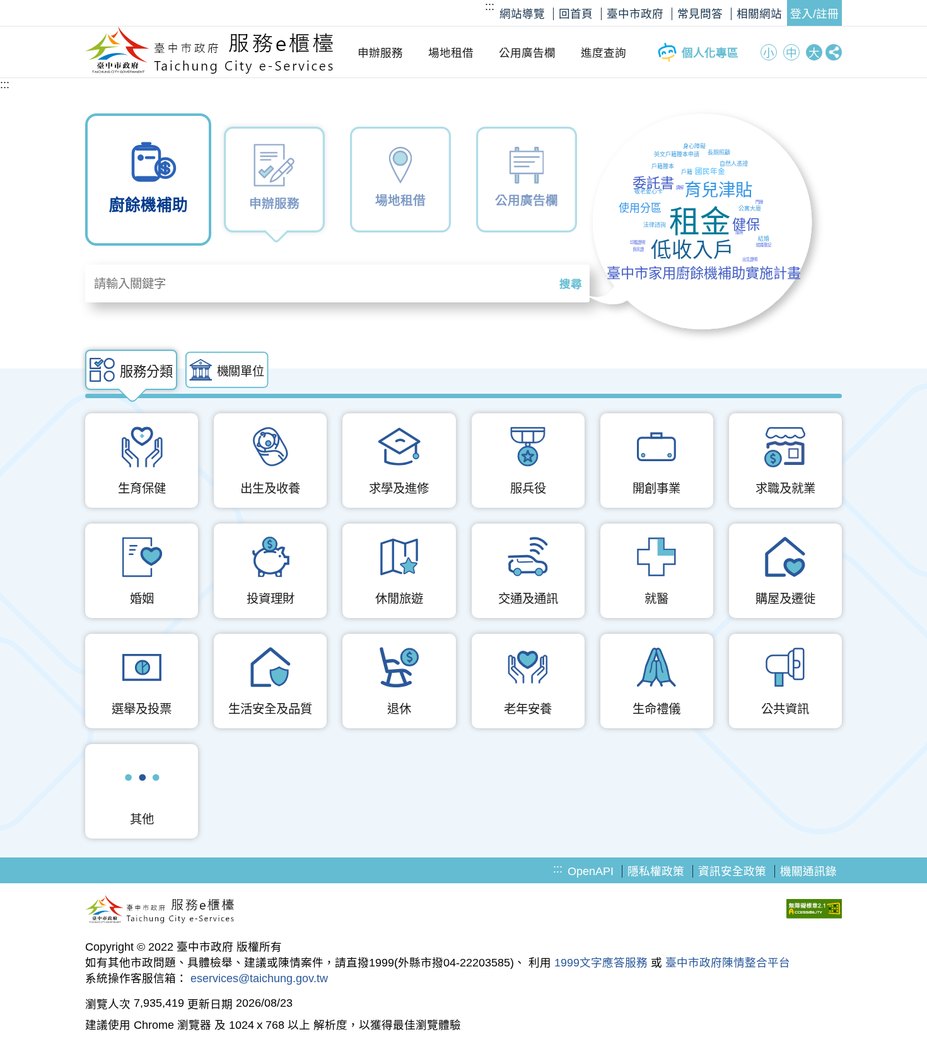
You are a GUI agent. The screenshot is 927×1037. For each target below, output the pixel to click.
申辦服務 (380, 53)
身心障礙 (694, 146)
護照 (739, 232)
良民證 (638, 249)
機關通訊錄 (808, 871)
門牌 (759, 202)
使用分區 (640, 208)
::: (489, 6)
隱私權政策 (655, 871)
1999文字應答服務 (601, 962)
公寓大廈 (749, 208)
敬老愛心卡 (648, 191)
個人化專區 (710, 53)
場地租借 (451, 53)
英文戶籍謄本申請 (676, 154)
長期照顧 (719, 152)
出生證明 (749, 259)
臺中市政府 (635, 14)
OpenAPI (591, 871)
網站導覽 (522, 14)
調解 (680, 187)
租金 (700, 222)
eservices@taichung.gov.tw (259, 978)
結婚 (763, 239)
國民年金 (710, 171)
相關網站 (759, 14)
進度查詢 (603, 53)
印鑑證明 (637, 242)
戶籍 (686, 172)
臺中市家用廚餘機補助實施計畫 (704, 273)
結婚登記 (763, 245)
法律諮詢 (654, 225)
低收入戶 (692, 249)
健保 (746, 224)
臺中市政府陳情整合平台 (727, 962)
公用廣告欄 (527, 53)
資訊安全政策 (732, 871)
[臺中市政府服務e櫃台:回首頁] (209, 70)
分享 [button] (833, 52)
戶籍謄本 (662, 166)
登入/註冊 (814, 14)
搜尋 (570, 284)
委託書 (653, 183)
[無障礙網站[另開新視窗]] (814, 910)
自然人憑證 (734, 164)
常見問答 (700, 14)
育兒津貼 (718, 190)
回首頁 (576, 14)
